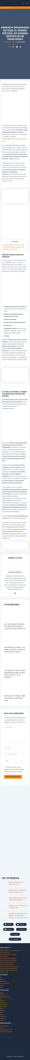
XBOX (1, 985)
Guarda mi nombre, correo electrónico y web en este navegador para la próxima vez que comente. (14, 769)
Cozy (1, 999)
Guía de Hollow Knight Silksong (8, 970)
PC (1, 977)
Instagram (16, 529)
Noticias (7, 7)
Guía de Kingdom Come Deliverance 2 (10, 950)
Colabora (2, 1028)
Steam (2, 979)
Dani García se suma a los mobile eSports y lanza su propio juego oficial (14, 649)
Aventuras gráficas (5, 997)
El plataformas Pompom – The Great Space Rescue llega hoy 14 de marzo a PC (15, 626)
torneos (8, 269)
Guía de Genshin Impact (6, 964)
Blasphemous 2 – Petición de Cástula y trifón (18, 907)
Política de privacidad (6, 1032)
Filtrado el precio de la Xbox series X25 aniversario (17, 899)
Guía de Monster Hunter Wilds (8, 954)
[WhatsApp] (17, 47)
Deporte (2, 1000)
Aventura (2, 995)
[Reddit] (9, 47)
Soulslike (2, 1018)
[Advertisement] (15, 63)
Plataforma (3, 1006)
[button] (27, 3)
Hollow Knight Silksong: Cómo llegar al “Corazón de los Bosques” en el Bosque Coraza (18, 915)
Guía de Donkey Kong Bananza (8, 968)
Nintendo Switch (4, 983)
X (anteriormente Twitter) (15, 527)
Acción (2, 993)
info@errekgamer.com (6, 1030)
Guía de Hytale (4, 972)
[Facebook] (20, 47)
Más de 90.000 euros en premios (13, 245)
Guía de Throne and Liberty (7, 962)
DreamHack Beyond (16, 86)
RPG (1, 1012)
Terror (1, 1020)
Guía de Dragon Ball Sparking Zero (9, 966)
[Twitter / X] (15, 593)
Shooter (2, 1014)
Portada (3, 7)
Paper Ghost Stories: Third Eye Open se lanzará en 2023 (14, 698)
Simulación (3, 1016)
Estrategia (3, 1002)
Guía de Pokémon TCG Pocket (8, 960)
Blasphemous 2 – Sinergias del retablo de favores (17, 891)
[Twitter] (13, 47)
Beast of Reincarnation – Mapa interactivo (16, 883)
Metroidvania (3, 1004)
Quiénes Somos (4, 1026)
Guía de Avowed (4, 952)
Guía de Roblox (4, 956)
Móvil (1, 987)
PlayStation (3, 981)
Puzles (1, 1008)
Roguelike (2, 1010)
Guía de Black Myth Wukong (7, 958)
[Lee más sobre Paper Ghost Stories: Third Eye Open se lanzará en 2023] (15, 687)
